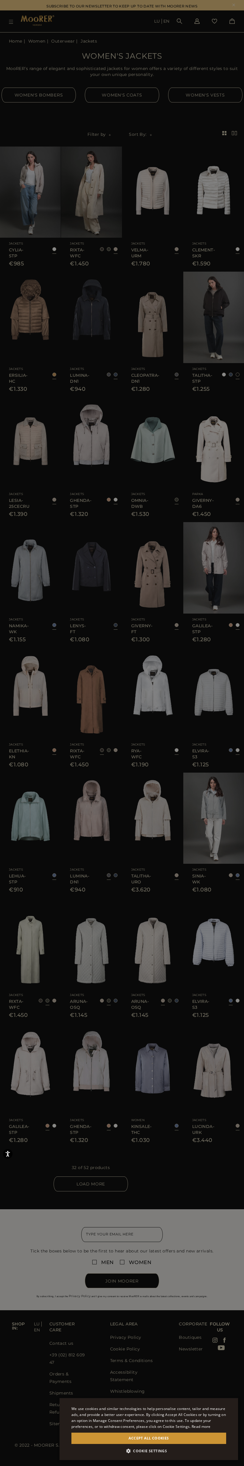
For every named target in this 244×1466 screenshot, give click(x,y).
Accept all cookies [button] (149, 1438)
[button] (148, 1451)
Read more (201, 1426)
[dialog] (122, 733)
